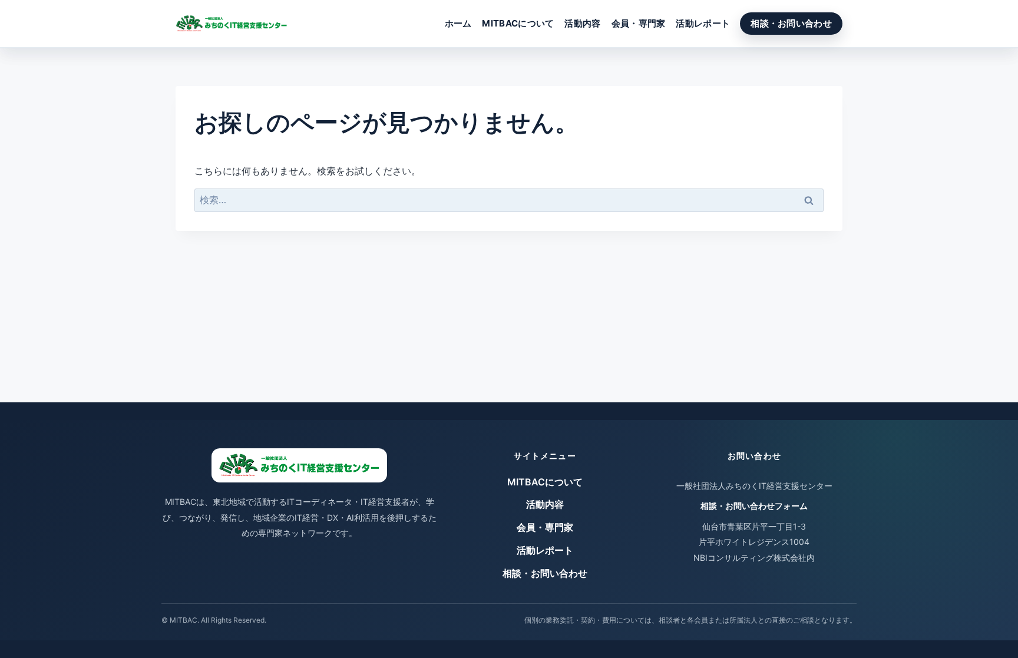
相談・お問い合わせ (791, 23)
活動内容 (582, 23)
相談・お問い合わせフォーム (754, 506)
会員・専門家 (639, 23)
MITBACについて (518, 23)
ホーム (458, 23)
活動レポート (703, 23)
